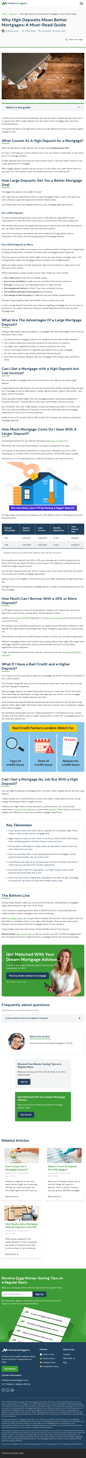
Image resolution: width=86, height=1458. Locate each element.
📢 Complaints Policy (49, 1366)
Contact (66, 1354)
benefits (52, 809)
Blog (65, 1362)
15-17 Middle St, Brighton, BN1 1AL (16, 1384)
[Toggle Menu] (81, 3)
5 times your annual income (53, 618)
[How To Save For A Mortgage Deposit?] (22, 1172)
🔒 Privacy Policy (47, 1358)
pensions (31, 809)
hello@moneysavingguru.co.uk (15, 1380)
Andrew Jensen (13, 31)
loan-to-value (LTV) (59, 441)
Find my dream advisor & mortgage (27, 975)
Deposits (13, 14)
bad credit (16, 675)
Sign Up (24, 1082)
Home (4, 14)
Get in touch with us (25, 934)
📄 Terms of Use (47, 1354)
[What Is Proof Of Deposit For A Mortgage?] (64, 1172)
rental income (20, 809)
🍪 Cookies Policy (48, 1362)
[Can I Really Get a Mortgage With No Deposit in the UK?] (22, 1230)
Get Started (26, 1114)
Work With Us (69, 1358)
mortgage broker (15, 918)
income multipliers (21, 618)
